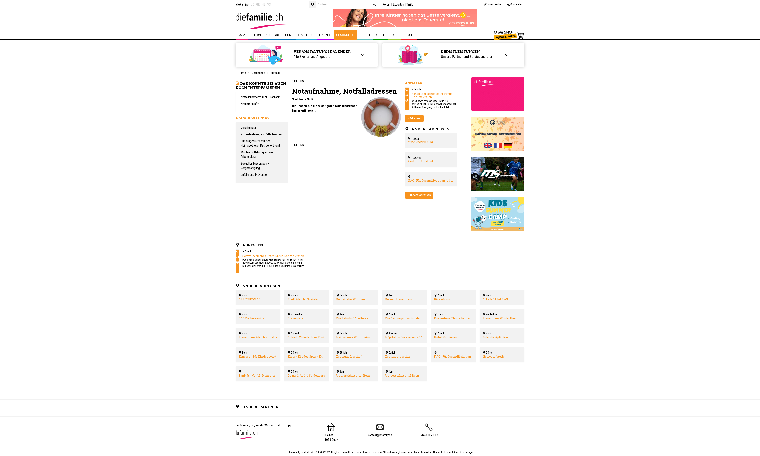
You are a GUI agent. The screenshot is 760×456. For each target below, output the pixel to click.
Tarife (409, 4)
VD (252, 4)
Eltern (256, 35)
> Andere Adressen (419, 195)
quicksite (305, 452)
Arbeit (381, 35)
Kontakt (366, 452)
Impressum (356, 452)
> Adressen (414, 118)
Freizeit (325, 35)
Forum (386, 4)
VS (269, 4)
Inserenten (426, 452)
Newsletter (438, 452)
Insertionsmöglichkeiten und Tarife (402, 452)
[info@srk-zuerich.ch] (407, 95)
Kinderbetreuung (279, 35)
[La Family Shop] (509, 35)
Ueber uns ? (378, 452)
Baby (242, 35)
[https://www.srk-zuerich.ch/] (407, 100)
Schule (365, 35)
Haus (394, 35)
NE (263, 4)
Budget (409, 35)
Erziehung (306, 35)
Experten (398, 4)
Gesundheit (345, 35)
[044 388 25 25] (407, 90)
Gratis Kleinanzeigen (463, 452)
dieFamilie (242, 4)
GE (258, 4)
